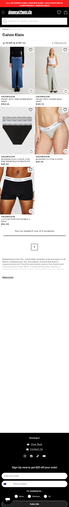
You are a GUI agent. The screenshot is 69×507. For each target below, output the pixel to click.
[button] (65, 12)
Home (5, 29)
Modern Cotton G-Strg (49, 159)
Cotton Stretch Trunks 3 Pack (15, 220)
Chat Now (36, 444)
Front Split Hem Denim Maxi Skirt (17, 100)
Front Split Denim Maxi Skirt (49, 100)
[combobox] (7, 484)
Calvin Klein (16, 29)
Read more (7, 277)
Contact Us (36, 449)
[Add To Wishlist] (31, 50)
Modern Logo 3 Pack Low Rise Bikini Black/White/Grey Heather (17, 160)
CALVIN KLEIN (8, 97)
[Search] (5, 21)
